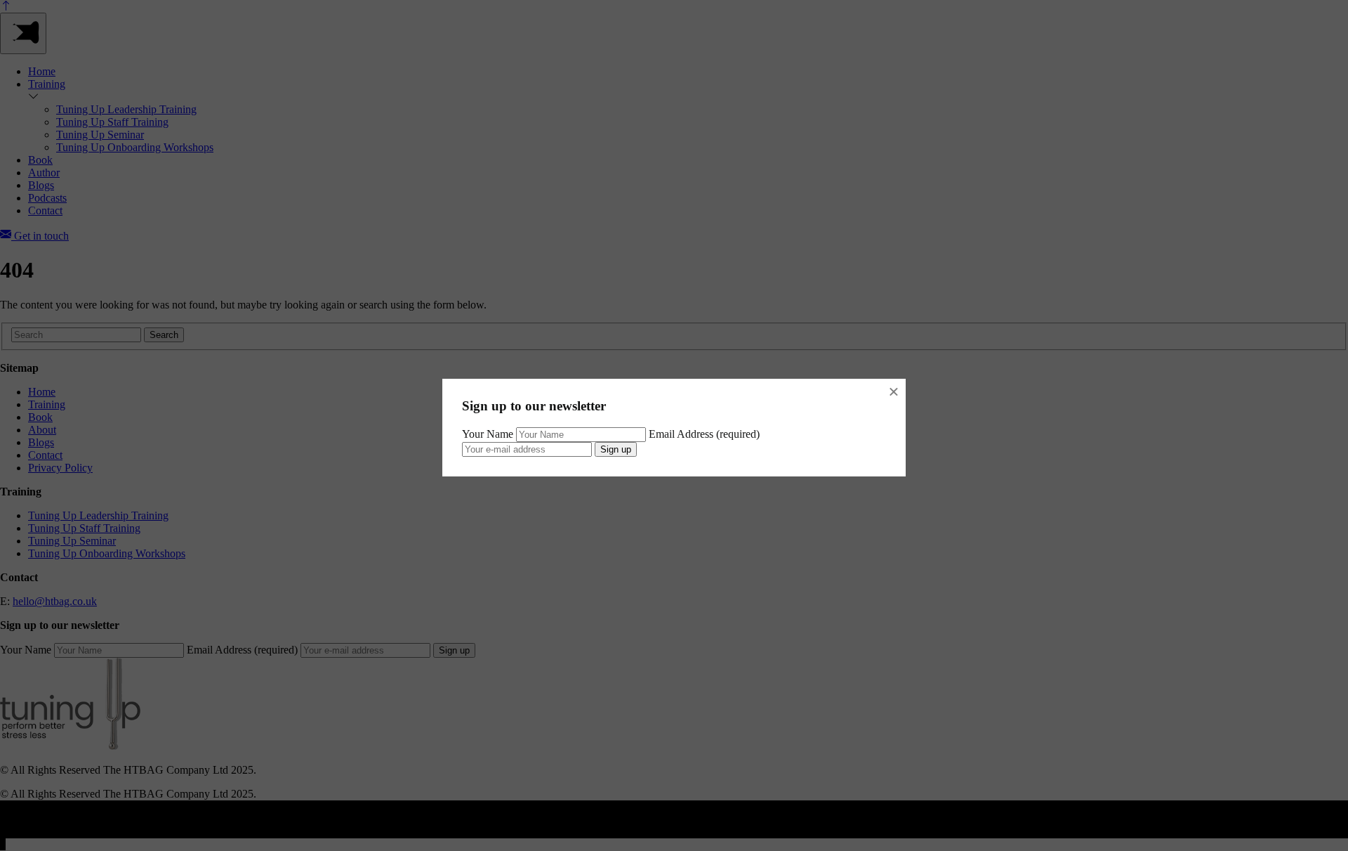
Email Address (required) (704, 434)
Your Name (487, 434)
